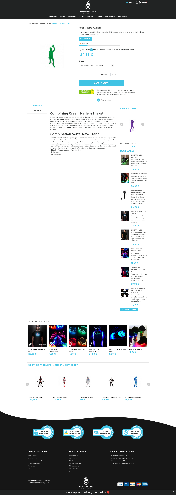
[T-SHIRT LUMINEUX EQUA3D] (124, 215)
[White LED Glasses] (78, 336)
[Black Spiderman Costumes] (124, 195)
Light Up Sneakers (139, 174)
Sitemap (31, 466)
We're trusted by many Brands (121, 461)
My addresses (74, 461)
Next (142, 124)
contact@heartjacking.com (38, 483)
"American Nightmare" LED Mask (138, 270)
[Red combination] (136, 381)
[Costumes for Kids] (64, 381)
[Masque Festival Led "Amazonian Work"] (124, 272)
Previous (121, 124)
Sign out (72, 471)
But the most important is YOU (122, 463)
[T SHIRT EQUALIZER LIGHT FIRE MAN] (124, 292)
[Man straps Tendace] (98, 336)
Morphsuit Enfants (38, 23)
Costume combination (87, 397)
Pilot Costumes (36, 397)
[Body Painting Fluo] (118, 336)
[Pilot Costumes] (40, 381)
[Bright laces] (124, 253)
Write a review (105, 100)
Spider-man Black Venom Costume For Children (139, 192)
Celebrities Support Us (118, 456)
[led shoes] (124, 159)
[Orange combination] (132, 126)
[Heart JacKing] (88, 11)
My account (73, 456)
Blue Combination (109, 397)
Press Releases (34, 463)
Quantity (104, 74)
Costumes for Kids (61, 397)
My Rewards (74, 468)
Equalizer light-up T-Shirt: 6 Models (138, 290)
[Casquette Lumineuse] (138, 336)
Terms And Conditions (36, 461)
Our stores (32, 456)
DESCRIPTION (85, 39)
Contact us (32, 458)
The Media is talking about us (121, 458)
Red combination (132, 397)
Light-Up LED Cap (136, 349)
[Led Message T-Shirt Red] (124, 234)
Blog (30, 468)
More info (37, 106)
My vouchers (74, 466)
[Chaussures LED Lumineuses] (124, 178)
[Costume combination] (88, 381)
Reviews (37, 111)
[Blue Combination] (112, 381)
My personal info (75, 463)
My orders (73, 458)
